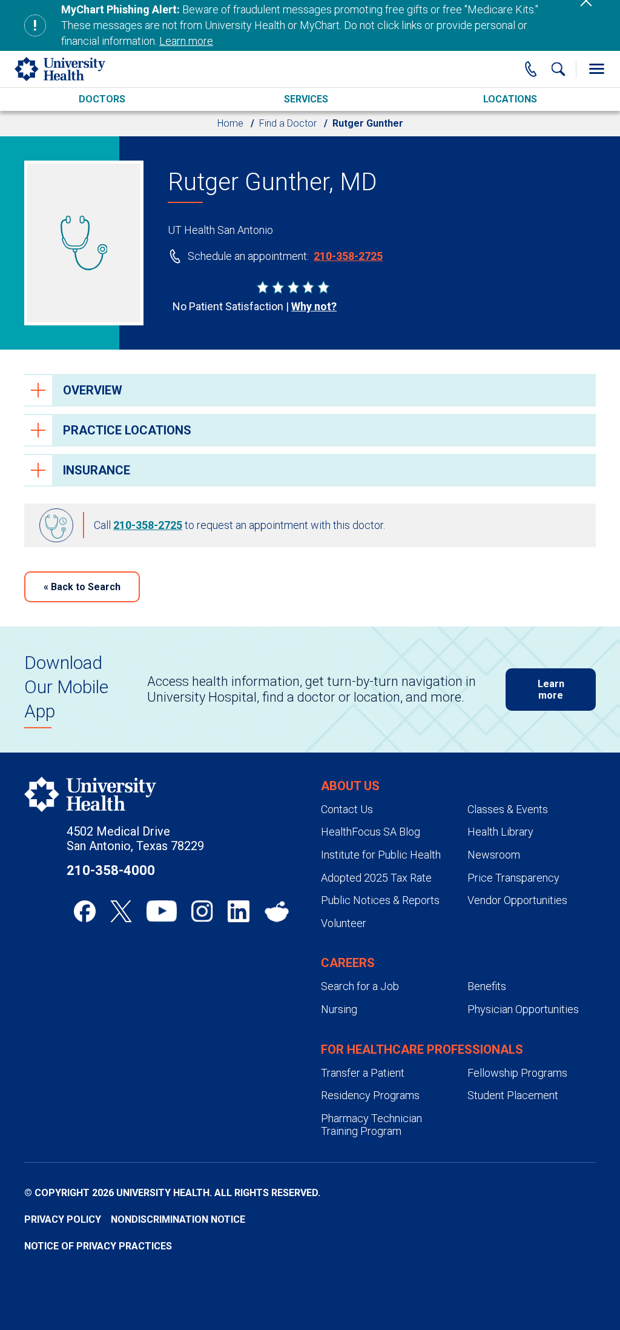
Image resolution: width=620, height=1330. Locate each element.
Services (306, 99)
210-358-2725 (348, 256)
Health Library (500, 831)
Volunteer (343, 923)
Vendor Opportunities (517, 900)
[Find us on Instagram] (202, 911)
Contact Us (347, 809)
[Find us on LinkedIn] (238, 911)
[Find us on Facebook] (85, 911)
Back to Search (82, 587)
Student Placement (512, 1095)
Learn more (186, 41)
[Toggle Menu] (596, 69)
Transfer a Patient (362, 1072)
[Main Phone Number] (531, 69)
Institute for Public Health (381, 854)
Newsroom (493, 854)
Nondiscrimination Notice (178, 1219)
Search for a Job (360, 986)
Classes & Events (507, 809)
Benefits (486, 986)
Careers (348, 963)
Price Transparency (513, 877)
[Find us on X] (121, 911)
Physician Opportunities (523, 1009)
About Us (350, 786)
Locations (510, 99)
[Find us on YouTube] (161, 911)
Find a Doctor (288, 123)
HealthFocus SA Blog (370, 831)
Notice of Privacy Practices (98, 1246)
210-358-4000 (111, 870)
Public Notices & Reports (380, 900)
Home (230, 123)
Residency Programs (370, 1095)
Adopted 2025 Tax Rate (376, 877)
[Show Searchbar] (558, 69)
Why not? (314, 306)
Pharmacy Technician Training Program (371, 1125)
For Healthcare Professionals (422, 1049)
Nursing (339, 1009)
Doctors (102, 99)
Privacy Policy (62, 1219)
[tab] (310, 390)
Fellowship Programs (517, 1072)
